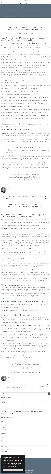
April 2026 (3, 427)
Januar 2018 (3, 429)
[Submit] (49, 393)
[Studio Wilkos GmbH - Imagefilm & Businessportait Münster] (25, 2)
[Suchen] (49, 2)
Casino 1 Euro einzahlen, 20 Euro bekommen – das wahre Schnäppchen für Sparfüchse (20, 51)
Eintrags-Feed (4, 446)
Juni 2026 (3, 425)
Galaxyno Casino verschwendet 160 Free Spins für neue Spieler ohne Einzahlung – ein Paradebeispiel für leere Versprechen (24, 401)
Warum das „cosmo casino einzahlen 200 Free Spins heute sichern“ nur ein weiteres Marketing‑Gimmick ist (25, 325)
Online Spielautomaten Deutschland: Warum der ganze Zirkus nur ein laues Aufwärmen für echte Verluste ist (25, 405)
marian (32, 33)
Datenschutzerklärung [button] (11, 466)
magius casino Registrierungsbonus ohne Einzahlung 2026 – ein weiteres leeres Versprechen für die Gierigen (25, 97)
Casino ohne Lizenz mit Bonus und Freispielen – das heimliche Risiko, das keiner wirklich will (21, 411)
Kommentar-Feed (5, 449)
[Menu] (1, 2)
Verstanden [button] (13, 469)
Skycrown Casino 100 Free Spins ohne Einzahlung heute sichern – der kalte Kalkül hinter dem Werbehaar (24, 409)
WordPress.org (4, 451)
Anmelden (3, 444)
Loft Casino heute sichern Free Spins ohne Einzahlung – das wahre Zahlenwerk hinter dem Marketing (24, 269)
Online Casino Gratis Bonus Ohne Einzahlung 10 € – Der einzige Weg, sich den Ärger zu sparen (22, 301)
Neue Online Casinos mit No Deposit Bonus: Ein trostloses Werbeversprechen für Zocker (21, 413)
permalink (39, 183)
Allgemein (3, 437)
